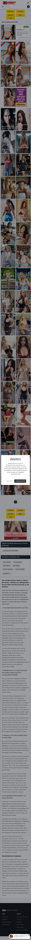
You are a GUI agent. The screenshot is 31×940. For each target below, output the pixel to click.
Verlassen (9, 481)
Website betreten (20, 481)
